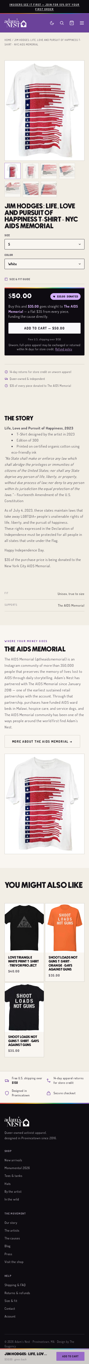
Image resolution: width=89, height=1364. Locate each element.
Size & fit (11, 1301)
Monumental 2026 (17, 1168)
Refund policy (63, 349)
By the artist (13, 1191)
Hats (8, 1184)
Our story (11, 1222)
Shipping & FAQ (15, 1285)
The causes (12, 1238)
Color (9, 255)
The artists (12, 1230)
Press (9, 1254)
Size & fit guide (20, 279)
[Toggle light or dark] (52, 23)
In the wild (12, 1199)
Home (8, 40)
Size (7, 235)
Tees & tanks (14, 1176)
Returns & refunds (17, 1293)
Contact (10, 1308)
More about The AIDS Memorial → (42, 741)
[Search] (61, 23)
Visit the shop (14, 1262)
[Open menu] (81, 23)
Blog (8, 1246)
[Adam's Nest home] (16, 23)
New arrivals (13, 1160)
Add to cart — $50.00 (44, 328)
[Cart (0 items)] (71, 23)
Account (10, 1316)
